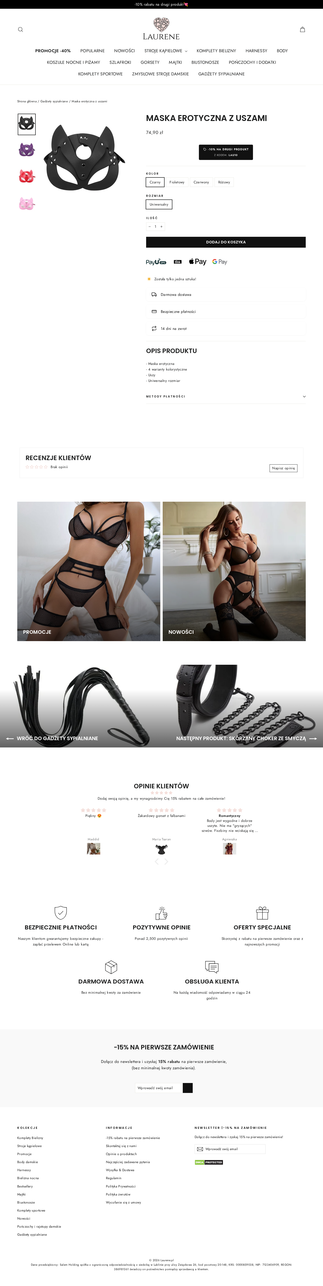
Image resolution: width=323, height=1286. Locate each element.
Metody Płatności (165, 396)
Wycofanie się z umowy (123, 1202)
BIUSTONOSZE (205, 62)
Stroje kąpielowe (29, 1146)
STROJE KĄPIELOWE (164, 51)
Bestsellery (25, 1186)
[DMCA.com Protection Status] (250, 1162)
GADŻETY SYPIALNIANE (221, 74)
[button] (158, 861)
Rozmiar (155, 196)
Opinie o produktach (121, 1154)
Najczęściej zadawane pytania (128, 1162)
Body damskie (27, 1162)
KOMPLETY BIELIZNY (216, 51)
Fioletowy (177, 182)
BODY (282, 51)
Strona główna (27, 101)
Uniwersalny (159, 204)
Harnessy (24, 1170)
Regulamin (113, 1178)
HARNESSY (256, 51)
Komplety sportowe (31, 1210)
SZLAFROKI (120, 62)
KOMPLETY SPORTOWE (100, 74)
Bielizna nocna (28, 1178)
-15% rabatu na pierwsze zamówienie (133, 1137)
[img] (161, 793)
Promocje (24, 1154)
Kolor (152, 173)
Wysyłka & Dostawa (120, 1170)
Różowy (224, 182)
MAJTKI (175, 62)
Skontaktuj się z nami (121, 1146)
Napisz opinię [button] (283, 468)
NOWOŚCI (124, 51)
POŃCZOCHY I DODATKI (252, 62)
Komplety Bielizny (30, 1137)
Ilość (152, 218)
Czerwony (201, 182)
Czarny (155, 182)
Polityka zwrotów (118, 1194)
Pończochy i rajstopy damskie (39, 1226)
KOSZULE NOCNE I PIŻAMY (73, 62)
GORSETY (150, 62)
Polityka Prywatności (121, 1186)
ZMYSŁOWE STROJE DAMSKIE (160, 74)
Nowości (24, 1218)
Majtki (21, 1194)
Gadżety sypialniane (54, 101)
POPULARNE (92, 51)
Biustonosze (26, 1202)
